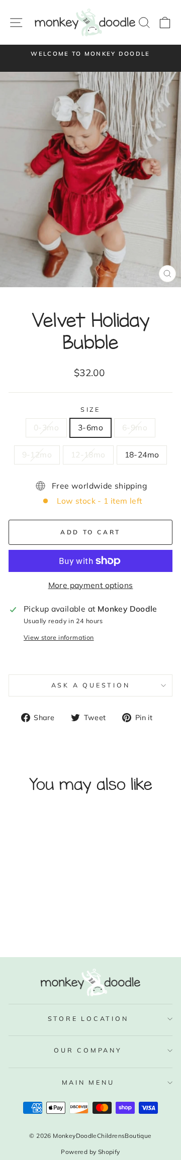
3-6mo (90, 427)
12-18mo (88, 454)
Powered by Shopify (90, 1151)
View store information (59, 637)
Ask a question (90, 685)
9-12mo (37, 454)
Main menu (88, 1082)
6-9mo (134, 427)
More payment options (90, 585)
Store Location (88, 1018)
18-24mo (142, 454)
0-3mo (46, 427)
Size (90, 409)
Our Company (88, 1050)
